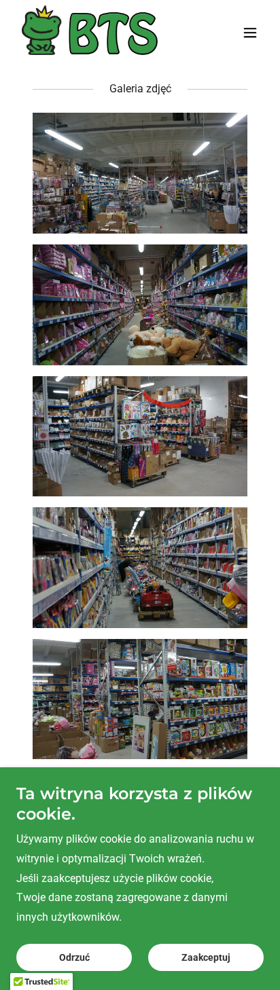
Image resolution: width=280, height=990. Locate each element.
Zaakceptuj (205, 957)
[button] (250, 32)
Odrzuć (74, 957)
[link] (90, 32)
